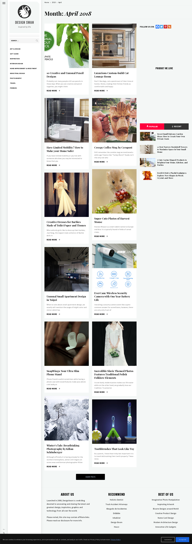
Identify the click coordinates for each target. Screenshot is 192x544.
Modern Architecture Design (166, 522)
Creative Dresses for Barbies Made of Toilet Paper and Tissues (66, 223)
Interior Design (16, 64)
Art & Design (15, 49)
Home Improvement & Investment (23, 68)
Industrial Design (17, 73)
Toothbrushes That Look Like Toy (114, 449)
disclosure (65, 520)
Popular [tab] (153, 126)
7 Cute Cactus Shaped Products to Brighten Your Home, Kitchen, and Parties (172, 162)
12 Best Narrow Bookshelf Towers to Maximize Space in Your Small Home (172, 149)
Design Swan (24, 22)
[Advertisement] (164, 46)
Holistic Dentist (116, 499)
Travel (13, 83)
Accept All (182, 540)
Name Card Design (166, 518)
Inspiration (15, 59)
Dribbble (116, 513)
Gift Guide (14, 54)
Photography (16, 78)
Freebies (13, 88)
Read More (66, 45)
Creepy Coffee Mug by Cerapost (113, 147)
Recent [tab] (178, 126)
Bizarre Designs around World (166, 508)
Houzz (116, 527)
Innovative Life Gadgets (165, 527)
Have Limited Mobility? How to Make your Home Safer (65, 149)
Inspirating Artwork (165, 504)
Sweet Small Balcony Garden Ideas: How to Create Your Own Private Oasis (171, 136)
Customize (168, 540)
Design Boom (116, 522)
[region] (96, 539)
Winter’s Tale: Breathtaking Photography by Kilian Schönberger (63, 449)
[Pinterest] (165, 26)
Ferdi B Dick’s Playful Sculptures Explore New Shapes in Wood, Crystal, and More (171, 175)
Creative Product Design (165, 513)
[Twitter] (161, 26)
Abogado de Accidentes (116, 508)
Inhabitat (116, 518)
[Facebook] (157, 26)
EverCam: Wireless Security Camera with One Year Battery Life (112, 296)
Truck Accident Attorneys (117, 504)
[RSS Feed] (169, 26)
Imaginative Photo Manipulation (166, 499)
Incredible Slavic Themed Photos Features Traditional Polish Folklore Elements (113, 374)
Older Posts (90, 477)
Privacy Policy (116, 540)
